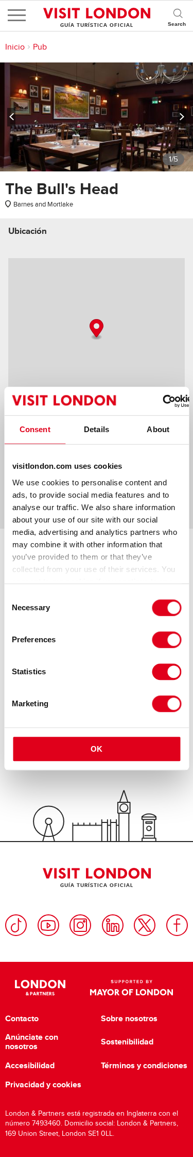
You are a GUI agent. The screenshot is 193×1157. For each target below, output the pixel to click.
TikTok (16, 925)
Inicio (15, 47)
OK (96, 748)
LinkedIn (113, 925)
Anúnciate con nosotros (31, 1042)
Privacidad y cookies (43, 1084)
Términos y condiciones (144, 1065)
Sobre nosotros (129, 1018)
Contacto (22, 1018)
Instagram (80, 925)
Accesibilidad (30, 1065)
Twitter (144, 925)
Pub (40, 47)
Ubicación (27, 231)
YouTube (48, 925)
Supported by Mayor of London (132, 987)
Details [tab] (96, 429)
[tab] (27, 231)
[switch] (166, 639)
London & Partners (40, 987)
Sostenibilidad (127, 1042)
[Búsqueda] (177, 15)
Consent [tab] (35, 429)
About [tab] (158, 429)
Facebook (177, 925)
